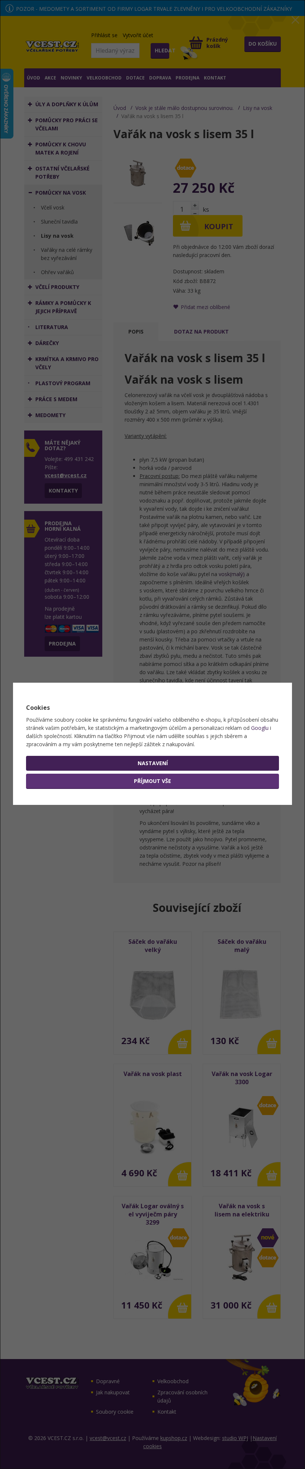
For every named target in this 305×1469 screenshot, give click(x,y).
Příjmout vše (152, 780)
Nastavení (153, 763)
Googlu (260, 727)
